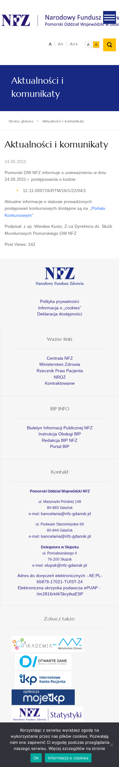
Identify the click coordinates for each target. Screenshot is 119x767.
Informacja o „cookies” (59, 307)
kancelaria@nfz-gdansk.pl (66, 513)
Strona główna (21, 121)
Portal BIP (59, 446)
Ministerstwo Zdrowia (59, 364)
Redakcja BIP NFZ (60, 440)
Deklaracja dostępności (59, 313)
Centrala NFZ (60, 358)
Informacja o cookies (68, 757)
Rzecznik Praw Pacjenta (60, 370)
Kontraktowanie (60, 383)
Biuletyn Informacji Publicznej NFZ (60, 427)
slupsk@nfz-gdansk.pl (66, 565)
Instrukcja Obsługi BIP (59, 433)
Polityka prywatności (59, 301)
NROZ (60, 377)
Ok (36, 757)
